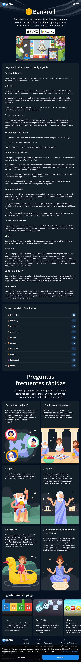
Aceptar (60, 657)
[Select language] (74, 4)
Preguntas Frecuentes (44, 643)
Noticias (26, 643)
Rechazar (21, 657)
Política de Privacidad (69, 643)
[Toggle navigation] (77, 4)
